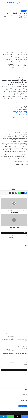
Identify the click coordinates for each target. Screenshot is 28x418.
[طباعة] (10, 193)
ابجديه (25, 19)
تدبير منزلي (20, 8)
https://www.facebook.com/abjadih (10, 103)
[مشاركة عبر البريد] (13, 193)
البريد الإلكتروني (24, 394)
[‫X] (22, 193)
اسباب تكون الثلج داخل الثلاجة (21, 107)
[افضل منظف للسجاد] (7, 356)
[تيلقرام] (16, 193)
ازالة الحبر (25, 245)
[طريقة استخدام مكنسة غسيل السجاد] (7, 283)
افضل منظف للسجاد (9, 360)
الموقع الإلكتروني (24, 400)
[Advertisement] (14, 36)
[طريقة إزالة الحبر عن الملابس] (21, 342)
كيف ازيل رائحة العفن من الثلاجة (20, 111)
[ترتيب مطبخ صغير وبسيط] (7, 343)
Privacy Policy (9, 413)
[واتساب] (19, 193)
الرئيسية (24, 8)
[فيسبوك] (25, 193)
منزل (13, 189)
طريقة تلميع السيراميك (22, 362)
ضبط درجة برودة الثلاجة (22, 109)
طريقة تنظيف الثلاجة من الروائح (20, 112)
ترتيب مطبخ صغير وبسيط (8, 349)
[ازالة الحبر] (21, 239)
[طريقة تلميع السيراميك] (21, 357)
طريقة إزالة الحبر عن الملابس (21, 346)
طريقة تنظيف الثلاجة (22, 114)
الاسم (25, 389)
